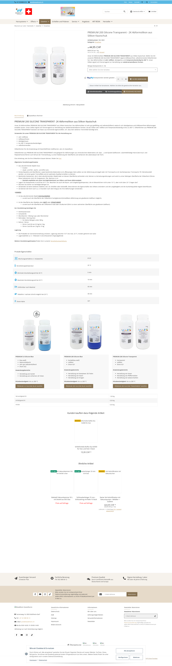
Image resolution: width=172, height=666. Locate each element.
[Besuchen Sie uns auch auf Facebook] (35, 594)
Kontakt (136, 2)
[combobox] (122, 70)
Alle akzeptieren (129, 651)
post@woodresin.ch (36, 2)
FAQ (125, 2)
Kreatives (98, 42)
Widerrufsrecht (56, 625)
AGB (52, 615)
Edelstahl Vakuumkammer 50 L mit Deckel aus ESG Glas (62, 498)
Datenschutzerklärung (62, 594)
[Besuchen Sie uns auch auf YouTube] (40, 594)
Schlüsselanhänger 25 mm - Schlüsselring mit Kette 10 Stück (86, 498)
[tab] (132, 91)
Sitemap (54, 618)
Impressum (33, 660)
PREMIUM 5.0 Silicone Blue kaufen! (30, 386)
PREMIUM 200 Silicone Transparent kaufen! (131, 386)
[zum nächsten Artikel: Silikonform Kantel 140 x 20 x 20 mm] (154, 26)
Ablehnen (136, 657)
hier (60, 158)
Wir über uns (92, 611)
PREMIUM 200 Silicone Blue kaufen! (79, 386)
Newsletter (91, 621)
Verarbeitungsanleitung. (59, 241)
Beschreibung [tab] (19, 116)
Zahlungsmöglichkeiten (95, 615)
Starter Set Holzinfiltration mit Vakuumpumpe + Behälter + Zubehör (110, 499)
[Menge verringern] (118, 79)
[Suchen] (125, 11)
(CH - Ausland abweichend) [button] (113, 510)
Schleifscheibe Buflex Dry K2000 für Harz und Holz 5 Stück (86, 448)
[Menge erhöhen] (126, 79)
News (130, 2)
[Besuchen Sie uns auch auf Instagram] (45, 594)
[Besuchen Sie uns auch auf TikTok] (50, 594)
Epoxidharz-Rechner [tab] (36, 116)
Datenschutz (43, 660)
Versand (101, 52)
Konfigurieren (123, 657)
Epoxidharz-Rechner (133, 91)
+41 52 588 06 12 (24, 618)
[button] (142, 2)
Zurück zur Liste (20, 26)
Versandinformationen (95, 618)
